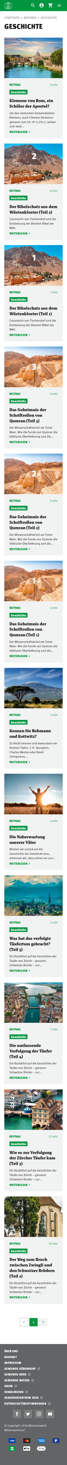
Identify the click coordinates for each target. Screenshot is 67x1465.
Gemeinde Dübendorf (20, 1368)
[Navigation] (59, 5)
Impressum (12, 1363)
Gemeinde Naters (17, 1380)
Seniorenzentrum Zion (21, 1397)
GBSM (8, 1386)
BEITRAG (14, 84)
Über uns (11, 1351)
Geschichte (49, 17)
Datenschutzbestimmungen (25, 1403)
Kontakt (10, 1357)
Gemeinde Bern (15, 1374)
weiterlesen (18, 132)
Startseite (12, 17)
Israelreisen (14, 1392)
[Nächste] (43, 1322)
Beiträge (30, 17)
